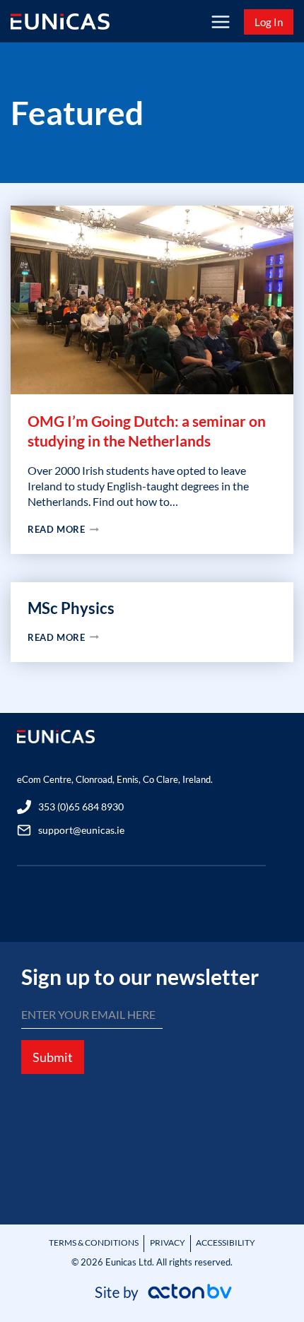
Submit (53, 1057)
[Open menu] (220, 21)
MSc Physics (71, 608)
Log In (269, 22)
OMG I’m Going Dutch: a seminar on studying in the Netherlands (147, 430)
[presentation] (152, 300)
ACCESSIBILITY (225, 1242)
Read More (92, 530)
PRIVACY (167, 1242)
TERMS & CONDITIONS (94, 1242)
